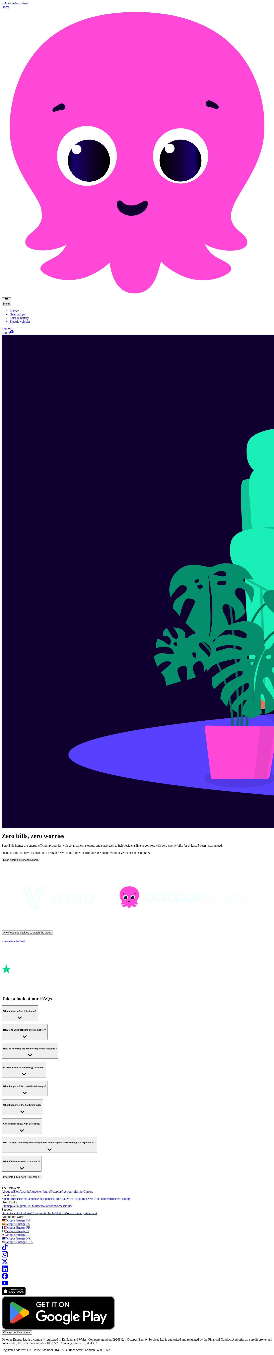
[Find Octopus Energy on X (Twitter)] (5, 1263)
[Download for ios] (14, 1294)
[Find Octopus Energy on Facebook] (5, 1278)
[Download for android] (58, 1328)
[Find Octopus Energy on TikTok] (5, 1249)
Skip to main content (15, 3)
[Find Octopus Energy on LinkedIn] (5, 1271)
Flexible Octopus (41, 1101)
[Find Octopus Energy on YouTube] (5, 1285)
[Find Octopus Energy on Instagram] (5, 1256)
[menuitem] (14, 310)
